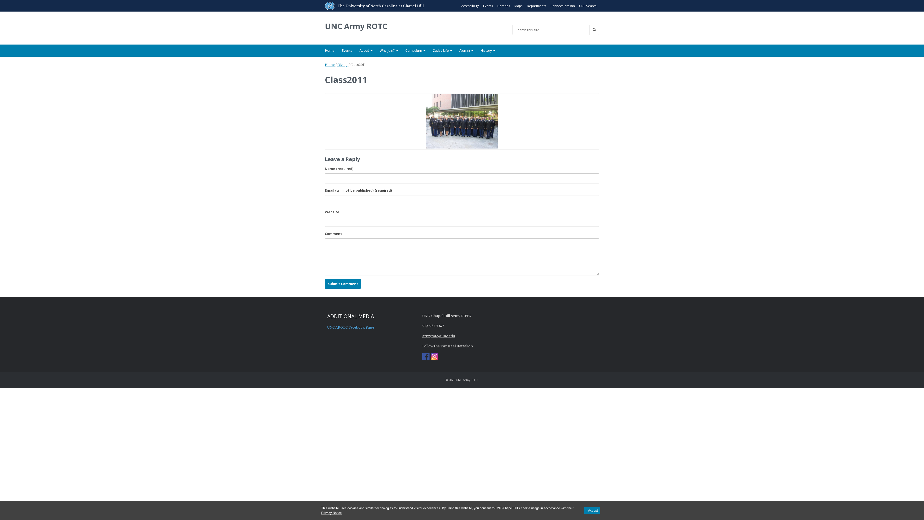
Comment (333, 233)
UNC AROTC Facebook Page (350, 327)
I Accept (592, 510)
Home (329, 50)
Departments (536, 6)
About (364, 50)
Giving (342, 65)
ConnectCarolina (563, 6)
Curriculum (414, 50)
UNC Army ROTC (356, 26)
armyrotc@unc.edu (438, 336)
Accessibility (470, 6)
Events (488, 6)
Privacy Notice (331, 513)
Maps (518, 6)
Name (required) (339, 168)
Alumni (465, 50)
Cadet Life (441, 50)
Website (332, 212)
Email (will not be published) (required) (358, 190)
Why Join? (388, 50)
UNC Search (588, 6)
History (487, 50)
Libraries (503, 6)
